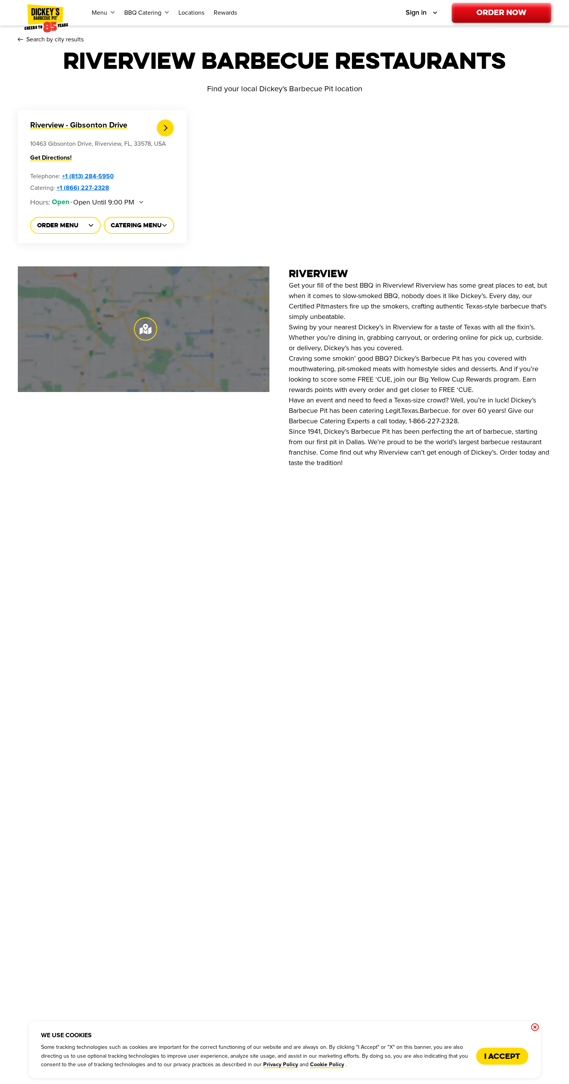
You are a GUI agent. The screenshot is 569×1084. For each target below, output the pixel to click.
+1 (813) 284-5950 (88, 176)
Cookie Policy (327, 1064)
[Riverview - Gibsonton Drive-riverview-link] (165, 128)
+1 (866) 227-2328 (83, 188)
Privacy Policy (280, 1064)
